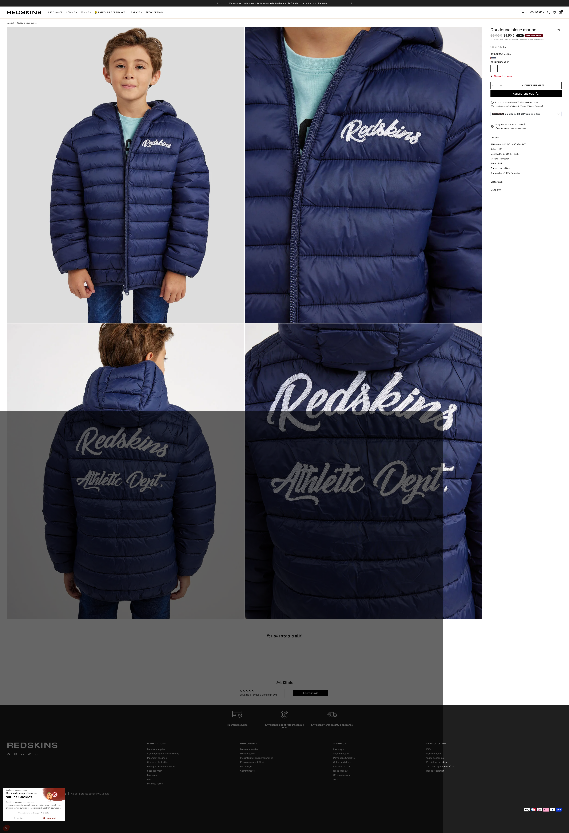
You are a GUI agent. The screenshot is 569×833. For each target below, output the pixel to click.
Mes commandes (249, 749)
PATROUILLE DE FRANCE (111, 12)
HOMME (70, 12)
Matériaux (496, 181)
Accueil (10, 23)
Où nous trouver (341, 775)
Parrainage (246, 766)
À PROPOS (339, 744)
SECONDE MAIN (154, 12)
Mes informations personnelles (256, 758)
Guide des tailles (342, 762)
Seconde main (154, 770)
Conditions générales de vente (163, 753)
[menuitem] (54, 12)
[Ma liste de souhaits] (554, 12)
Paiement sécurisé (157, 758)
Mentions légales (156, 749)
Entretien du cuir (342, 766)
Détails (494, 137)
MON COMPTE (248, 744)
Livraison (495, 189)
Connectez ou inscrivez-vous (511, 128)
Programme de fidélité (252, 762)
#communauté (341, 753)
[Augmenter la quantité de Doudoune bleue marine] (501, 85)
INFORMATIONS (156, 744)
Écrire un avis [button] (310, 693)
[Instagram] (17, 754)
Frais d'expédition (511, 39)
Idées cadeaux (340, 770)
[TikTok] (31, 754)
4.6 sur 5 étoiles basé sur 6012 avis (90, 793)
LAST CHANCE (55, 12)
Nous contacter (434, 753)
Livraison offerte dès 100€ (287, 3)
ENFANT (135, 12)
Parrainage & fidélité (344, 758)
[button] (559, 30)
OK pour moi (49, 818)
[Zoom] (238, 33)
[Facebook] (10, 754)
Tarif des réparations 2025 (440, 766)
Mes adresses (247, 753)
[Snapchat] (38, 754)
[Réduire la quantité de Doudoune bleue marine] (493, 85)
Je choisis (18, 818)
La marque (152, 775)
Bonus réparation (435, 770)
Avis (149, 779)
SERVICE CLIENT (436, 744)
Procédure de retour (437, 762)
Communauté (247, 770)
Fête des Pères (155, 783)
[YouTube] (24, 754)
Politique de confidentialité (161, 766)
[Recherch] (548, 12)
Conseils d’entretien (157, 762)
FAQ (428, 749)
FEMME (85, 12)
